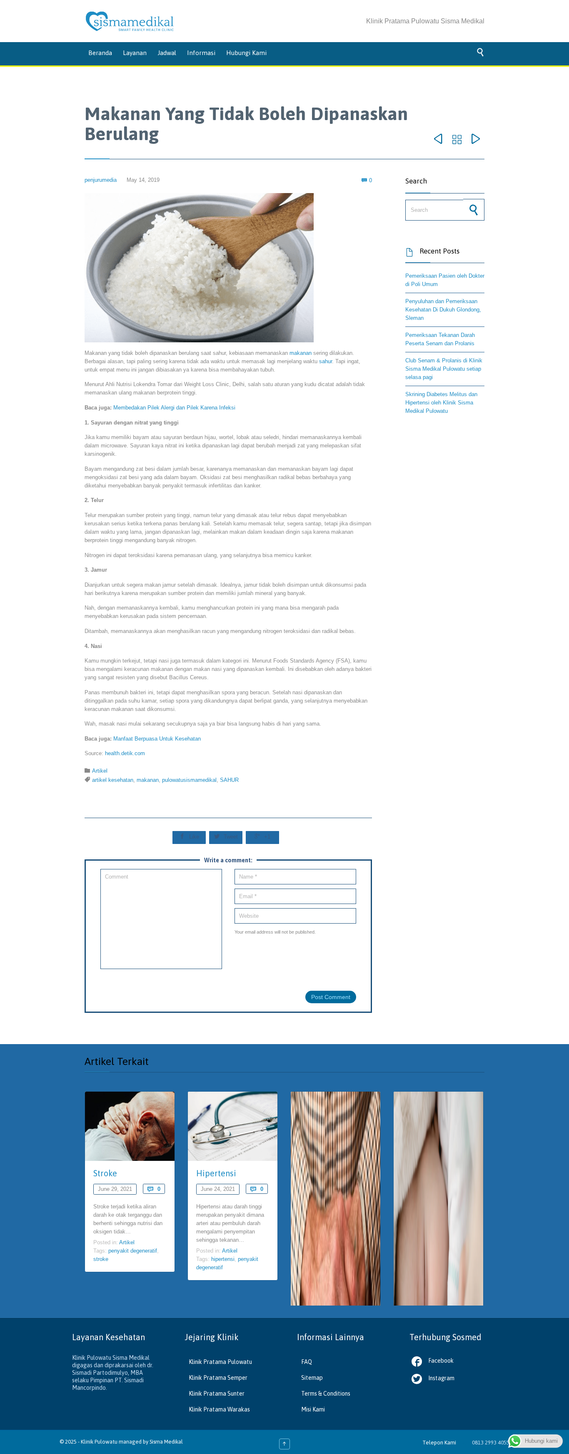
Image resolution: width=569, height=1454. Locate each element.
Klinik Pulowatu (100, 1442)
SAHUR (229, 780)
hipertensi (223, 1259)
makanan (300, 353)
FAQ (306, 1362)
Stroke (105, 1173)
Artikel (99, 771)
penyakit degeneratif (132, 1251)
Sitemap (312, 1377)
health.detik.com (125, 753)
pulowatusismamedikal (189, 780)
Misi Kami (313, 1409)
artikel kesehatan (112, 780)
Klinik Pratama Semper (218, 1377)
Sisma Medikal (166, 1442)
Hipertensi (216, 1173)
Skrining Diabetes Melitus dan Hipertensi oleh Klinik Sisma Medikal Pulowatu (441, 402)
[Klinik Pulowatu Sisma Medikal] (130, 21)
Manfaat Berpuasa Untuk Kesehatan (157, 739)
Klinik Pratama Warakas (219, 1409)
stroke (100, 1259)
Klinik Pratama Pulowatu (220, 1362)
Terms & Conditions (325, 1393)
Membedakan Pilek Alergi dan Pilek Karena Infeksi (174, 407)
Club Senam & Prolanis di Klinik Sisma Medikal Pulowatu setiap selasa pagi (443, 368)
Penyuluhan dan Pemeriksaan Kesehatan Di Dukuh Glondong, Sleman (443, 309)
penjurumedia (101, 180)
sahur (325, 361)
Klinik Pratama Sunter (217, 1393)
